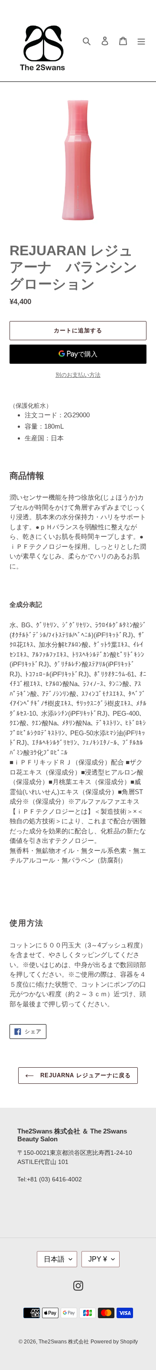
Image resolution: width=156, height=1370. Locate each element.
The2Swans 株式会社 (64, 1342)
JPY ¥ (97, 1259)
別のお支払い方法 (78, 375)
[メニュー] (141, 40)
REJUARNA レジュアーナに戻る (84, 1075)
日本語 (54, 1259)
